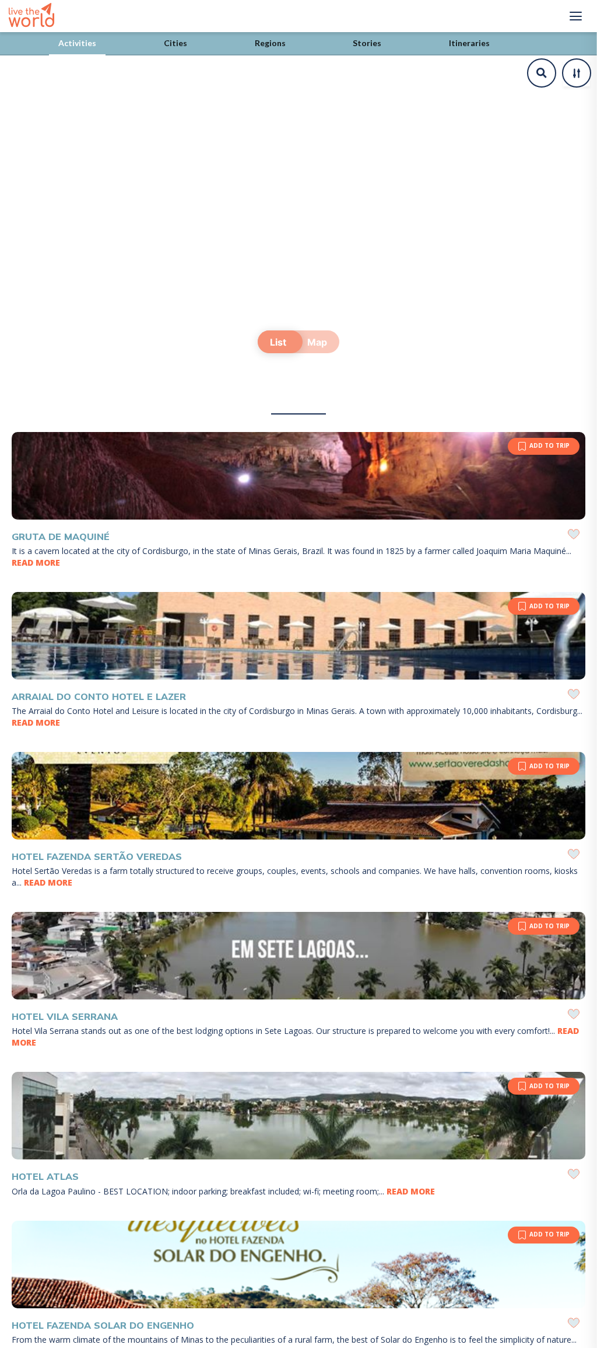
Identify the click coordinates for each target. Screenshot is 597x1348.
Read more (36, 562)
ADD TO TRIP (549, 445)
